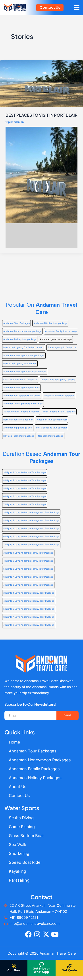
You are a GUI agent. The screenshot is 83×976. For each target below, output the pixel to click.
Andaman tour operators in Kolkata (21, 395)
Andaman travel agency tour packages (23, 355)
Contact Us (19, 795)
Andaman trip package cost (17, 427)
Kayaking (17, 871)
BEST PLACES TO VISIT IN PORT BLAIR (41, 115)
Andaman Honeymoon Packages (40, 760)
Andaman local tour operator (59, 395)
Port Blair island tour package (51, 427)
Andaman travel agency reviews (58, 379)
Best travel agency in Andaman (20, 363)
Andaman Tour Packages (16, 323)
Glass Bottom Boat (26, 835)
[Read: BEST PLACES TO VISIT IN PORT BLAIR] (41, 83)
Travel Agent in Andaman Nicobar (21, 411)
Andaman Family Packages (34, 768)
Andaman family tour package (61, 331)
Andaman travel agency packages (21, 387)
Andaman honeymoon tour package (22, 331)
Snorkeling (19, 853)
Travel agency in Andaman (62, 347)
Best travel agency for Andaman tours (23, 347)
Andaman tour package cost (52, 419)
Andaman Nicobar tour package (50, 323)
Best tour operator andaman (18, 419)
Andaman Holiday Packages (35, 777)
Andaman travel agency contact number (24, 371)
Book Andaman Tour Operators (59, 411)
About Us (17, 786)
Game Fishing (22, 826)
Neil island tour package (50, 435)
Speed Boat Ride (25, 862)
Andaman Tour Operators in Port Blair (23, 403)
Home (14, 742)
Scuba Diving (21, 817)
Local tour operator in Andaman (20, 379)
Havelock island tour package (18, 435)
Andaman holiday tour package (19, 339)
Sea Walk (17, 844)
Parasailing (19, 880)
